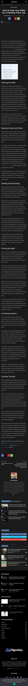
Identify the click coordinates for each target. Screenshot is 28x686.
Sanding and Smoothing (9, 72)
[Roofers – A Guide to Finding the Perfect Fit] (4, 607)
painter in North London (7, 49)
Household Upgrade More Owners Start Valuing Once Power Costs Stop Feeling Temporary (17, 512)
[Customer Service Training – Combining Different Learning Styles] (4, 601)
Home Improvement (8, 4)
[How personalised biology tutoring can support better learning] (4, 564)
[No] (26, 682)
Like (25, 534)
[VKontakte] (21, 677)
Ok (14, 684)
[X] (12, 18)
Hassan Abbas (10, 558)
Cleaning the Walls (7, 69)
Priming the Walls (7, 74)
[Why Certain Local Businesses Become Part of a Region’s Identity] (4, 551)
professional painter (6, 165)
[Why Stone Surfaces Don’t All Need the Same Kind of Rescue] (4, 518)
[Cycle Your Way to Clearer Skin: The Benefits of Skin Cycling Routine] (4, 591)
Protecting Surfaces (8, 76)
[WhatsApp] (18, 18)
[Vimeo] (17, 677)
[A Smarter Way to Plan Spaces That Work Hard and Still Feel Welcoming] (4, 506)
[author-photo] (14, 478)
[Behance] (7, 677)
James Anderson (10, 552)
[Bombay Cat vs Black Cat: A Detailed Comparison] (4, 585)
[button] (2, 2)
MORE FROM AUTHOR (16, 501)
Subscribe (24, 539)
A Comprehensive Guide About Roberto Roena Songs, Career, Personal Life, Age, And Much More (20, 465)
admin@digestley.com (16, 668)
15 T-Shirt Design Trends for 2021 (16, 612)
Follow (24, 536)
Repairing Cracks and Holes (10, 71)
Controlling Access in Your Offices (7, 464)
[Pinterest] (15, 18)
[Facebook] (9, 18)
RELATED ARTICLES (6, 501)
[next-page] (4, 523)
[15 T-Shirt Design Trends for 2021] (4, 614)
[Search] (26, 2)
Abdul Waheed (7, 15)
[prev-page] (2, 523)
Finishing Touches (7, 77)
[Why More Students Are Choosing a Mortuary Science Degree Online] (4, 557)
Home (2, 4)
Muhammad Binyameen (12, 565)
